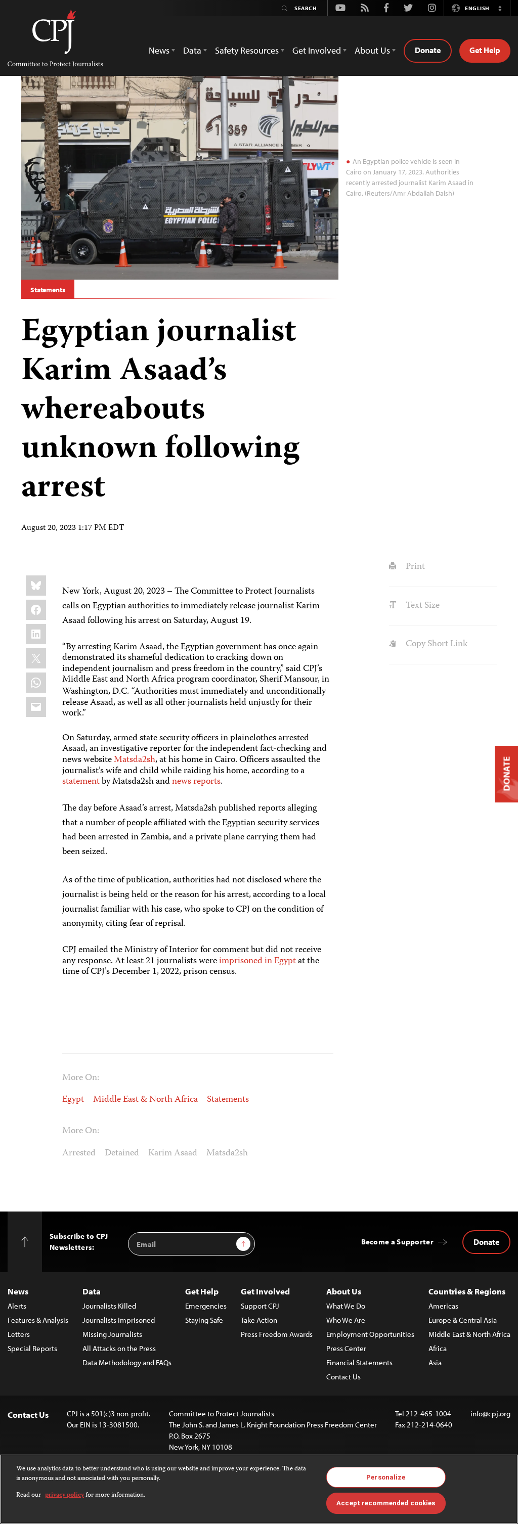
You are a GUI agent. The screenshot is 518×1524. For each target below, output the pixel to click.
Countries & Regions (466, 1291)
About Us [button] (372, 50)
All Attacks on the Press (119, 1348)
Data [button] (192, 50)
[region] (259, 1489)
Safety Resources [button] (247, 50)
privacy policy (64, 1495)
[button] (500, 8)
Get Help (484, 50)
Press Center (346, 1348)
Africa (437, 1348)
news (181, 781)
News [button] (159, 50)
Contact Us (343, 1376)
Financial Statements (359, 1362)
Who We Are (345, 1320)
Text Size (421, 605)
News (18, 1291)
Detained (122, 1153)
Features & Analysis (38, 1320)
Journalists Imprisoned (118, 1320)
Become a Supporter (397, 1241)
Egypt (73, 1099)
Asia (435, 1362)
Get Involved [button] (316, 50)
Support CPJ (260, 1306)
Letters (19, 1334)
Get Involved (265, 1291)
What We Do (345, 1306)
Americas (443, 1306)
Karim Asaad (172, 1153)
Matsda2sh (134, 760)
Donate (428, 50)
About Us (343, 1291)
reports (207, 781)
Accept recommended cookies (385, 1503)
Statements (47, 289)
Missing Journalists (112, 1334)
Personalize (385, 1477)
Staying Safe (204, 1320)
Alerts (17, 1306)
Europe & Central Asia (462, 1320)
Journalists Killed (109, 1306)
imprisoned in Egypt (257, 961)
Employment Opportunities (370, 1334)
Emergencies (206, 1306)
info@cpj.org (490, 1413)
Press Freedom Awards (277, 1334)
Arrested (79, 1153)
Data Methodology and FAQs (126, 1362)
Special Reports (32, 1348)
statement (81, 781)
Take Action (259, 1320)
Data (91, 1291)
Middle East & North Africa (145, 1099)
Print (414, 566)
